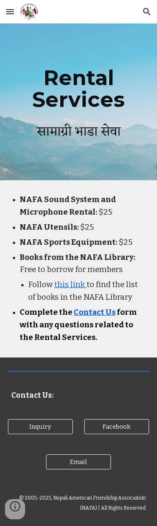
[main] (78, 102)
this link (70, 284)
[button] (10, 11)
